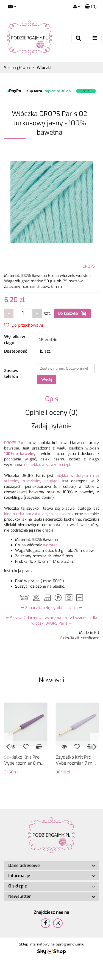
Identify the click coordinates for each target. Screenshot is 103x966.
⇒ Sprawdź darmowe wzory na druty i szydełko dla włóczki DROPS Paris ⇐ (51, 620)
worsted (50, 545)
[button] (91, 7)
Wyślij (46, 379)
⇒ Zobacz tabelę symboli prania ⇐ (51, 607)
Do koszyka (68, 313)
